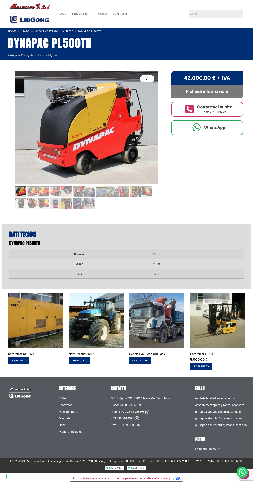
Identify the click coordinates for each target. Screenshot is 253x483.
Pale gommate (68, 411)
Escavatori (66, 405)
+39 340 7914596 (122, 418)
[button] (82, 13)
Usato (25, 31)
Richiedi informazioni (207, 91)
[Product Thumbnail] (147, 78)
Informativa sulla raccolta (91, 478)
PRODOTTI (79, 14)
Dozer (62, 425)
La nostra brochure (207, 449)
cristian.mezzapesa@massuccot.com (219, 405)
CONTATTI (119, 14)
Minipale (64, 418)
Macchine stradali (47, 31)
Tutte (62, 398)
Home (12, 31)
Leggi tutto (19, 360)
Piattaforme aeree (70, 431)
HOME (61, 14)
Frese (69, 31)
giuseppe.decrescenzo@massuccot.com (221, 425)
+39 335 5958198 (132, 411)
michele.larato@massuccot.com (216, 398)
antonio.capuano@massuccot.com (218, 411)
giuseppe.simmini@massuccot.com (218, 418)
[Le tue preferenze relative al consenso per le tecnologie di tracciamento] (6, 476)
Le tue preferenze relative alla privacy (142, 478)
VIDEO (102, 14)
